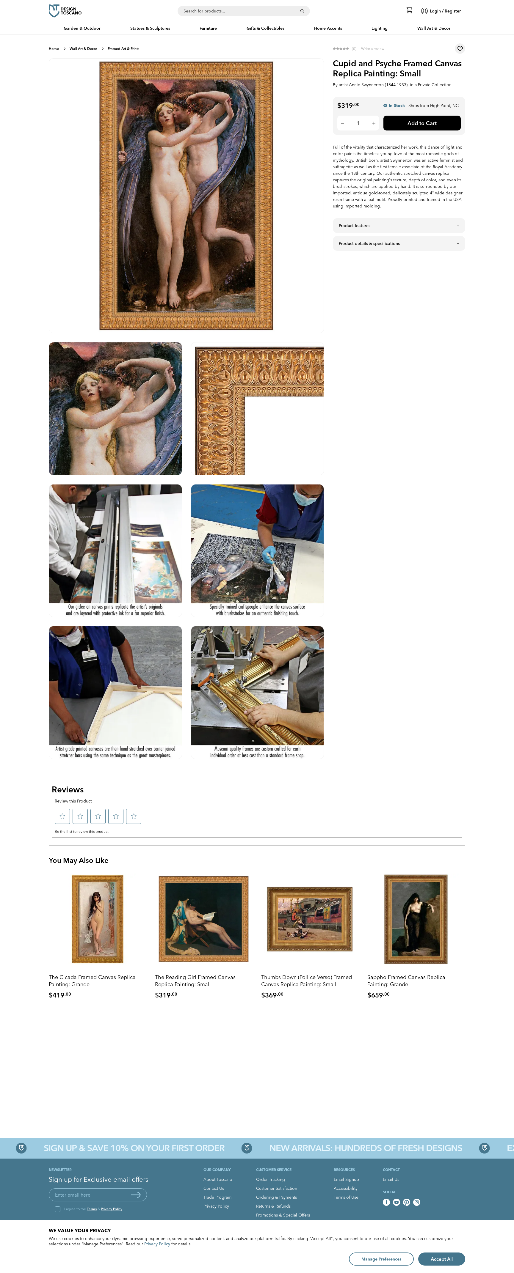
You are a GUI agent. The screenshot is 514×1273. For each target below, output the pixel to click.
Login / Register (445, 11)
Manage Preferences (381, 1259)
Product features (354, 225)
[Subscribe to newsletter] (136, 1195)
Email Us (391, 1179)
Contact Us (213, 1188)
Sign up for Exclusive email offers (98, 1179)
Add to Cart (422, 123)
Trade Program (217, 1197)
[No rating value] (342, 48)
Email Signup (346, 1179)
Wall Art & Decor (83, 48)
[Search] (302, 11)
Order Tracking (270, 1179)
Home (54, 48)
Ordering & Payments (276, 1197)
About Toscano (217, 1179)
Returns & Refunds (273, 1206)
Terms (92, 1209)
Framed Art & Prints (123, 48)
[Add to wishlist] (460, 48)
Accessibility (346, 1188)
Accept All (442, 1259)
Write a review (372, 48)
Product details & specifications (369, 243)
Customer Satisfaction (276, 1188)
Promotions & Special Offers (283, 1215)
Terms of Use (346, 1197)
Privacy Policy (111, 1209)
